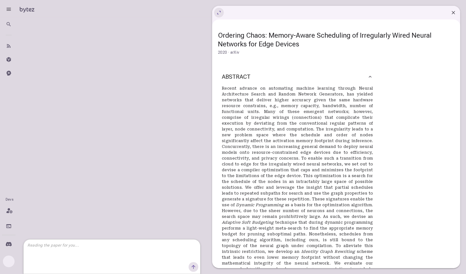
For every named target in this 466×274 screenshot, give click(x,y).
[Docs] (9, 226)
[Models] (9, 59)
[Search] (9, 24)
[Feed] (9, 46)
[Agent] (9, 73)
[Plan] (9, 210)
